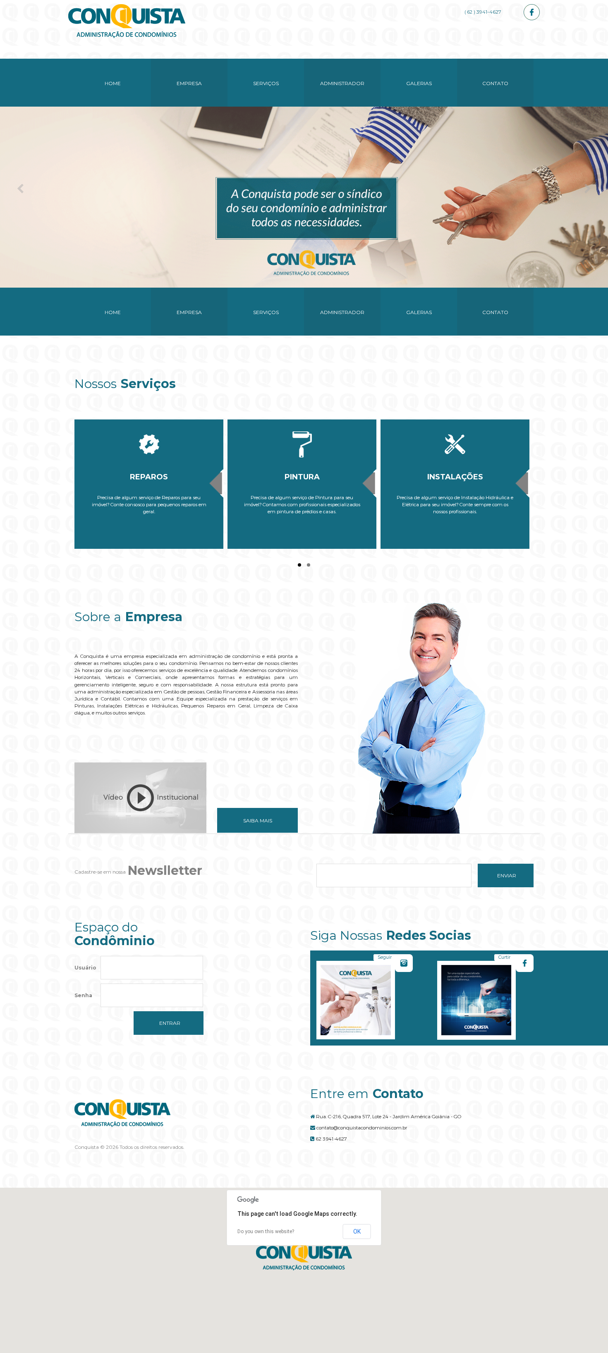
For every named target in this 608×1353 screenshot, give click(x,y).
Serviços (266, 83)
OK (357, 1231)
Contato (495, 83)
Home (113, 83)
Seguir (385, 957)
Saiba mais (257, 820)
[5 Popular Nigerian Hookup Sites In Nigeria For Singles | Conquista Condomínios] (126, 21)
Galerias (419, 83)
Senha (83, 995)
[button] (304, 1256)
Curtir (504, 957)
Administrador (342, 83)
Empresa (189, 83)
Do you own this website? (265, 1231)
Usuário (85, 968)
